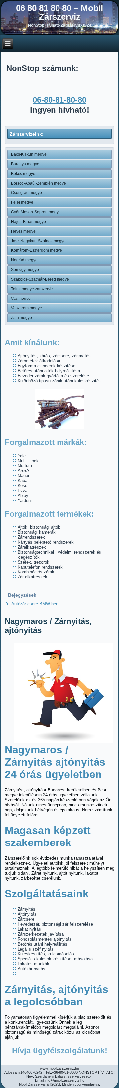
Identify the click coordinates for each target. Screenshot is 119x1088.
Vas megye (21, 298)
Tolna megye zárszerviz (32, 289)
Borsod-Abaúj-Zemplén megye (38, 183)
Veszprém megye (26, 308)
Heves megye (23, 231)
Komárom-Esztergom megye (36, 250)
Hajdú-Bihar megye (28, 221)
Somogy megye (25, 269)
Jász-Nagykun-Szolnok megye (38, 241)
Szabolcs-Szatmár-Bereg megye (40, 279)
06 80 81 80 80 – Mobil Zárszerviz (59, 12)
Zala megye (21, 317)
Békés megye (23, 173)
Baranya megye (25, 164)
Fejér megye (22, 202)
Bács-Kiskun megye (29, 154)
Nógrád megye (24, 260)
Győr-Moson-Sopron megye (36, 212)
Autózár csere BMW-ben (34, 603)
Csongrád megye (26, 192)
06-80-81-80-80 (59, 99)
